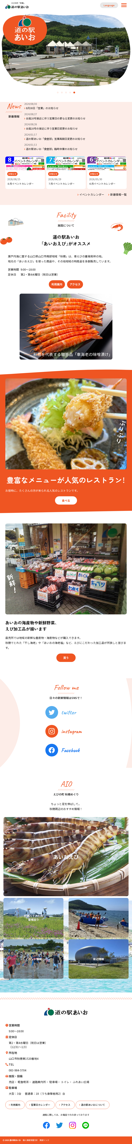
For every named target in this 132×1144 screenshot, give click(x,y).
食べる (66, 500)
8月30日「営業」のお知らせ (42, 108)
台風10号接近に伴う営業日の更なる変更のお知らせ (55, 118)
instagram (71, 731)
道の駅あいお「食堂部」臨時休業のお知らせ (52, 149)
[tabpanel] (66, 50)
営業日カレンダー (40, 1104)
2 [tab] (62, 92)
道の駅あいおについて (93, 1104)
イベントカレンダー (91, 194)
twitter (68, 712)
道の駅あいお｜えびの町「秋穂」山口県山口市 (17, 5)
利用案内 (56, 284)
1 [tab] (57, 92)
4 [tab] (70, 92)
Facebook (70, 750)
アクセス (75, 284)
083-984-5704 (17, 1070)
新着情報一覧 (118, 194)
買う (66, 658)
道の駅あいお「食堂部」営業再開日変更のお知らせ (55, 139)
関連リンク (44, 1140)
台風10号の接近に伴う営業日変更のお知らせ (52, 128)
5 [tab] (74, 92)
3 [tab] (66, 92)
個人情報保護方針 (30, 1140)
